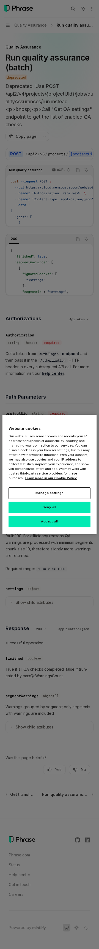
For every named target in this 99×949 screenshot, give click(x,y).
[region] (49, 474)
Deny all (49, 507)
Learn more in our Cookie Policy (51, 478)
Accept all (49, 521)
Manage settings (49, 493)
